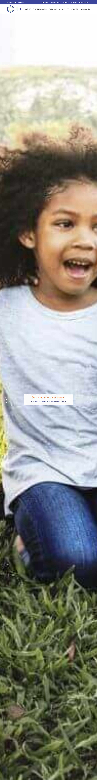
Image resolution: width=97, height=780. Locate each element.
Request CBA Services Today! (57, 9)
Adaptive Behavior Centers (40, 9)
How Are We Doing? (84, 2)
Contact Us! (74, 2)
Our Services (45, 2)
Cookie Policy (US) (85, 9)
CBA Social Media (55, 2)
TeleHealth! (66, 2)
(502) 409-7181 (21, 2)
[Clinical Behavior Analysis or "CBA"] (14, 9)
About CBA (28, 9)
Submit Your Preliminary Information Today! (48, 401)
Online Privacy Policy (72, 9)
